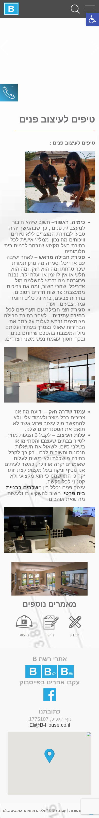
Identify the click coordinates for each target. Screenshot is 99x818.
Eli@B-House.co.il (49, 725)
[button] (49, 756)
